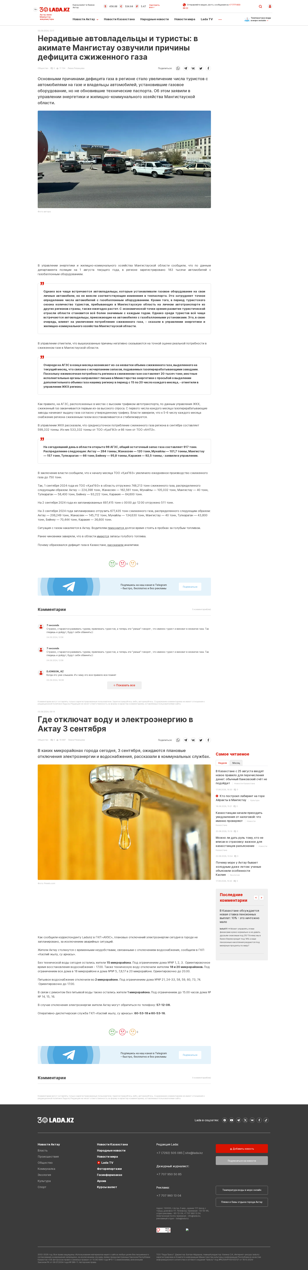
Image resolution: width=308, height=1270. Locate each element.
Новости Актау (84, 19)
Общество (43, 68)
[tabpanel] (242, 825)
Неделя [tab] (222, 763)
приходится (116, 528)
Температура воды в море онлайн (241, 1190)
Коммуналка (46, 1168)
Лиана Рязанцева (76, 68)
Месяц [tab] (236, 763)
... (220, 18)
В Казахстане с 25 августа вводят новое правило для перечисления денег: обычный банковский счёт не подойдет (241, 777)
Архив (101, 1181)
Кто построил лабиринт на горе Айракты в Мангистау (240, 798)
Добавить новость (243, 1148)
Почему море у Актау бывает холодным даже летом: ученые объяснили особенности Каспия (238, 868)
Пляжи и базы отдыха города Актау (241, 1202)
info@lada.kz (194, 1216)
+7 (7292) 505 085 (169, 1153)
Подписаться (190, 586)
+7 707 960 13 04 (168, 1195)
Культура (44, 1181)
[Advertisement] (124, 240)
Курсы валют (107, 1187)
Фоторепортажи (109, 1168)
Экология (44, 1175)
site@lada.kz (194, 1153)
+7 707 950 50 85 (169, 1174)
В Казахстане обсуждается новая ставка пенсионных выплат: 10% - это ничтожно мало (239, 916)
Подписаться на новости (242, 1160)
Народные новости (154, 19)
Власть (43, 1150)
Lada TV (207, 19)
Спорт (42, 1187)
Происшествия (48, 1156)
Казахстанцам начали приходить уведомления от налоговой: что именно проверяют (239, 819)
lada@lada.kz (182, 1218)
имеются (103, 536)
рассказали (115, 545)
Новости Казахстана (119, 19)
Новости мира (184, 19)
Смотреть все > (154, 6)
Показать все (125, 685)
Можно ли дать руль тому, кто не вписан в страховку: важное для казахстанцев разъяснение (241, 843)
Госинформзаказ (109, 1175)
